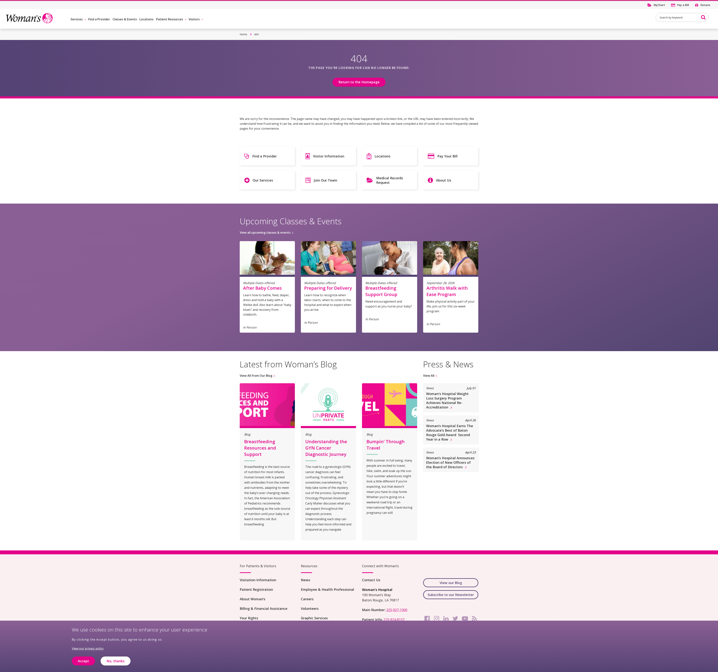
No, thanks (116, 661)
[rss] (474, 619)
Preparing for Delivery (328, 288)
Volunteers (310, 608)
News (305, 580)
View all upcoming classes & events (265, 232)
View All (428, 376)
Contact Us (371, 580)
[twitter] (455, 619)
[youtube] (465, 619)
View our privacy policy (88, 648)
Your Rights (249, 618)
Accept (83, 661)
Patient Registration (256, 589)
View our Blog (451, 582)
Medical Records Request (389, 180)
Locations (146, 19)
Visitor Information (328, 156)
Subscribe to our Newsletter (451, 594)
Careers (307, 599)
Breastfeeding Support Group (381, 291)
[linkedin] (446, 619)
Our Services (263, 180)
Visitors (194, 19)
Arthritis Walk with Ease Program (447, 291)
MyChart (659, 5)
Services (76, 19)
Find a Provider (99, 19)
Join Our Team (325, 180)
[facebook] (427, 619)
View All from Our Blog (256, 376)
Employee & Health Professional (327, 589)
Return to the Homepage (359, 82)
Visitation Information (258, 580)
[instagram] (437, 619)
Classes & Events (125, 19)
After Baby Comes (262, 288)
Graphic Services (314, 618)
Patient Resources (169, 19)
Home (243, 34)
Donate (705, 5)
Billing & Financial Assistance (263, 608)
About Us (443, 180)
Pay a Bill (683, 5)
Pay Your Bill (447, 156)
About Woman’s (252, 599)
